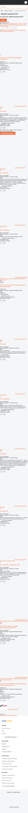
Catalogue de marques (7, 769)
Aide (3, 731)
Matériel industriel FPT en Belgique (8, 715)
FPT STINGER (4, 173)
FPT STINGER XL (5, 230)
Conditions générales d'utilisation (9, 758)
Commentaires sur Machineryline (9, 766)
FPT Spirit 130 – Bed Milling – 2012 (10, 564)
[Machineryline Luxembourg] (10, 2)
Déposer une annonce (7, 133)
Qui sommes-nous (6, 728)
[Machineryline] (2, 11)
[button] (26, 2)
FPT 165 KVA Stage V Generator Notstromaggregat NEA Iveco (9, 626)
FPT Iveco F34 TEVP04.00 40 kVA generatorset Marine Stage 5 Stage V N (13, 684)
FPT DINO (3, 111)
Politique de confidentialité (8, 761)
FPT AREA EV (4, 511)
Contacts (4, 733)
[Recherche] (25, 7)
